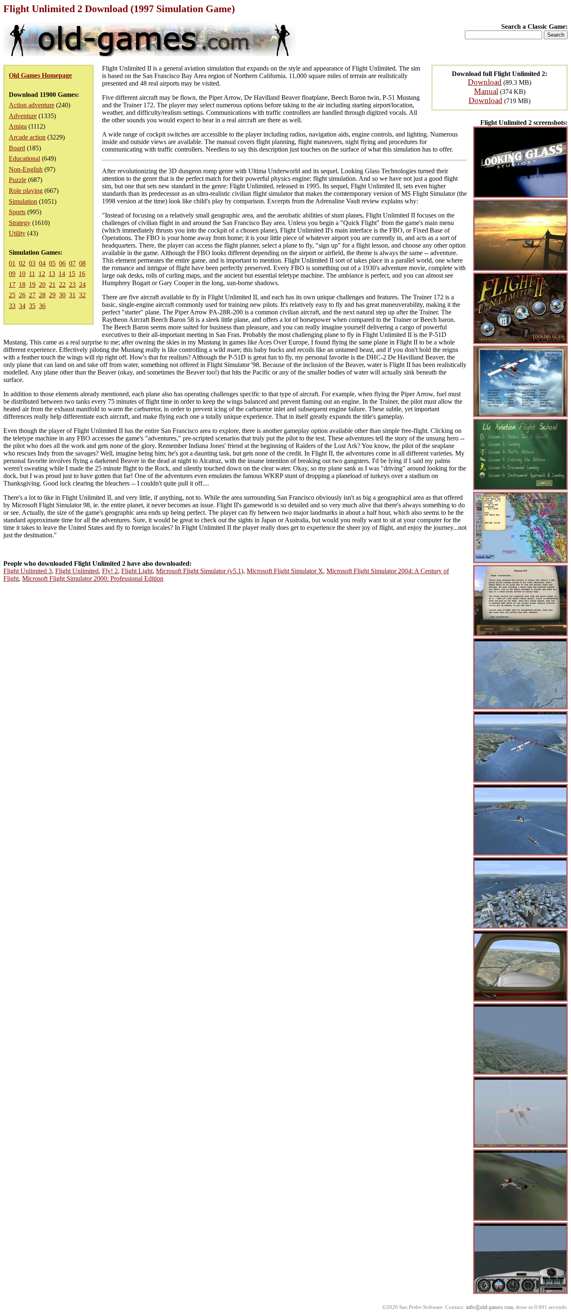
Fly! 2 (110, 570)
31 (72, 295)
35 (32, 305)
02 (22, 263)
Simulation (23, 201)
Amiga (18, 126)
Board (17, 148)
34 (22, 305)
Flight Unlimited (77, 570)
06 (62, 263)
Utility (17, 233)
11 (32, 273)
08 (82, 263)
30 (62, 295)
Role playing (26, 190)
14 (62, 273)
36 (42, 305)
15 (72, 273)
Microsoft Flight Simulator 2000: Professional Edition (92, 578)
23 (72, 284)
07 (72, 263)
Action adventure (31, 105)
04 (42, 263)
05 (52, 263)
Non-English (26, 169)
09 (12, 273)
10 (22, 273)
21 (52, 284)
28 (42, 295)
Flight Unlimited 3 (27, 570)
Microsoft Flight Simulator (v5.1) (199, 570)
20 (42, 284)
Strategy (20, 222)
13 (51, 273)
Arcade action (27, 137)
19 (32, 284)
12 (41, 273)
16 (82, 273)
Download (485, 82)
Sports (17, 211)
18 (22, 284)
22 (62, 284)
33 (12, 305)
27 (32, 295)
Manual (486, 91)
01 (12, 263)
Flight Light (137, 570)
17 (12, 284)
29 (52, 295)
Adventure (23, 115)
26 (22, 295)
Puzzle (17, 179)
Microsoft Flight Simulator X (285, 570)
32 (82, 295)
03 (32, 263)
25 (12, 295)
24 (82, 284)
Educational (24, 158)
